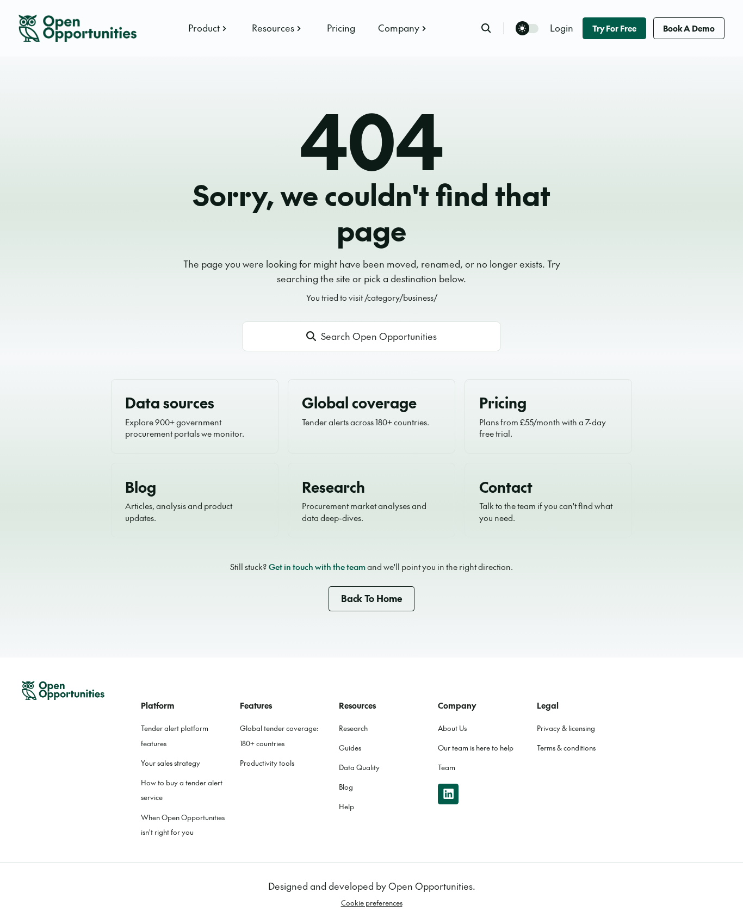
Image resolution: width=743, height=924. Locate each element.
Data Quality (359, 767)
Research (353, 728)
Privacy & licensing (566, 728)
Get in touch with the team (317, 566)
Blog (346, 787)
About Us (452, 728)
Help (346, 806)
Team (446, 767)
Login (561, 27)
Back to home (372, 598)
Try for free (614, 28)
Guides (350, 748)
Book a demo (689, 28)
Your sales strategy (170, 763)
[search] (492, 28)
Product (204, 27)
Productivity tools (267, 763)
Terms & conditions (566, 748)
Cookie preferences (372, 903)
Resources (273, 27)
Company (398, 27)
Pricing (341, 27)
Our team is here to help (475, 748)
